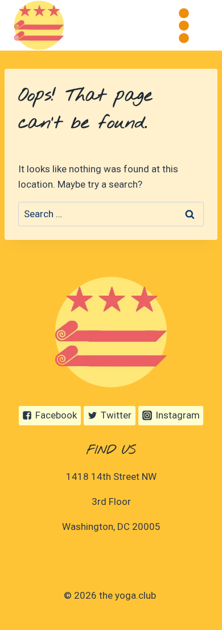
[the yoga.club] (39, 25)
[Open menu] (183, 25)
